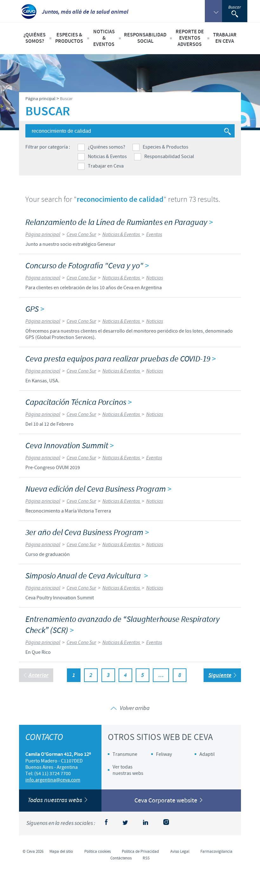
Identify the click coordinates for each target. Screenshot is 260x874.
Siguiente (219, 675)
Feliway (164, 754)
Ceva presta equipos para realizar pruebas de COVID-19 (120, 359)
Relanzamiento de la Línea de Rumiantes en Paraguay (119, 222)
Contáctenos (121, 858)
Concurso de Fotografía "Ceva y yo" (87, 265)
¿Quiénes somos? (106, 147)
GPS (34, 309)
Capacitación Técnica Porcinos (78, 402)
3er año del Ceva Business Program (87, 532)
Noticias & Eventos (107, 156)
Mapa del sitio (61, 851)
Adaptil (207, 754)
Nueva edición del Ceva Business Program (98, 489)
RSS (146, 858)
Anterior (39, 675)
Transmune (125, 754)
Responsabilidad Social (169, 156)
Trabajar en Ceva (106, 166)
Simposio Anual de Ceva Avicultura (86, 576)
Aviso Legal (179, 851)
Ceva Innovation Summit (69, 445)
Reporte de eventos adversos (190, 38)
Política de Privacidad (140, 851)
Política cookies (97, 851)
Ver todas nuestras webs (128, 770)
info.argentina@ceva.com (52, 780)
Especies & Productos (165, 147)
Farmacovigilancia (216, 851)
